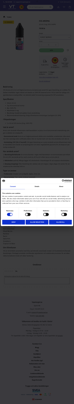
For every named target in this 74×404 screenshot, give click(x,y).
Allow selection (37, 222)
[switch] (28, 214)
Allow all (60, 222)
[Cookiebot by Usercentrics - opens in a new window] (63, 180)
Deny (14, 222)
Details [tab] (37, 186)
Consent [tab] (13, 186)
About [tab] (61, 186)
